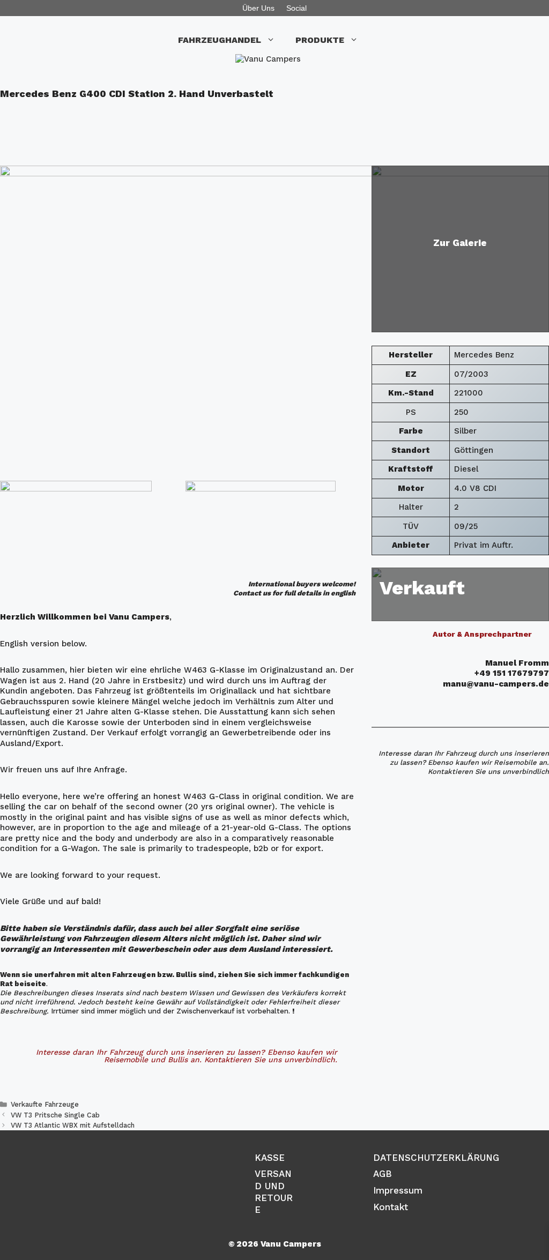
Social (296, 8)
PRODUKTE (319, 40)
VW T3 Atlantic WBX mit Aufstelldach (73, 1125)
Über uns (258, 8)
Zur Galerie (460, 242)
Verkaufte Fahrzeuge (45, 1104)
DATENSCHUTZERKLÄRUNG (436, 1157)
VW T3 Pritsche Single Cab (55, 1115)
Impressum (397, 1190)
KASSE (270, 1157)
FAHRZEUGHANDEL (219, 40)
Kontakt (390, 1207)
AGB (382, 1173)
